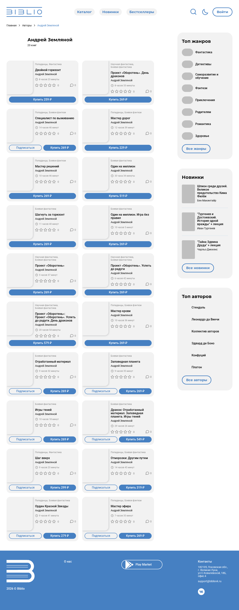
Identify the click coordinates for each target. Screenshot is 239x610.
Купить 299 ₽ (59, 487)
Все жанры (196, 149)
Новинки (110, 12)
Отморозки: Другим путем (129, 458)
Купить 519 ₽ (118, 196)
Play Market (144, 564)
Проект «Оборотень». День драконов (130, 74)
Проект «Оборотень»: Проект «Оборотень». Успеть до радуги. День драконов (55, 317)
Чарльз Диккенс (207, 249)
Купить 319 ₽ (135, 487)
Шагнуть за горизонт (50, 214)
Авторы (27, 25)
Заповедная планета (125, 361)
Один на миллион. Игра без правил (130, 216)
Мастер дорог (120, 118)
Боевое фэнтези (57, 112)
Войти (222, 12)
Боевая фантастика (121, 67)
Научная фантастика (122, 64)
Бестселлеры (141, 12)
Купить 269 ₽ (118, 99)
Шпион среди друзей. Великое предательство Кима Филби (212, 191)
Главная (12, 25)
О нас (68, 561)
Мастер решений (47, 166)
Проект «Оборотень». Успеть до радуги (131, 267)
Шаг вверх (42, 458)
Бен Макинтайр (206, 200)
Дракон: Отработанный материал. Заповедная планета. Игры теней (127, 413)
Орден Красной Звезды (51, 506)
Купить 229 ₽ (118, 147)
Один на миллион (123, 166)
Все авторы (196, 380)
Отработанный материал (53, 361)
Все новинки (198, 268)
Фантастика (55, 64)
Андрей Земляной (46, 74)
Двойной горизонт (48, 70)
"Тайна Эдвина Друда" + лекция (209, 243)
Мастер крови (121, 311)
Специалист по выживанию (54, 118)
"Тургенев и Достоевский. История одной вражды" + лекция (210, 219)
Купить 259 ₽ (42, 99)
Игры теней (43, 410)
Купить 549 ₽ (135, 439)
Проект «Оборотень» (49, 265)
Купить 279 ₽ (59, 536)
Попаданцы (41, 64)
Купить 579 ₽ (42, 343)
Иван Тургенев (206, 228)
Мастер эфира (121, 506)
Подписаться (25, 147)
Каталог (84, 12)
